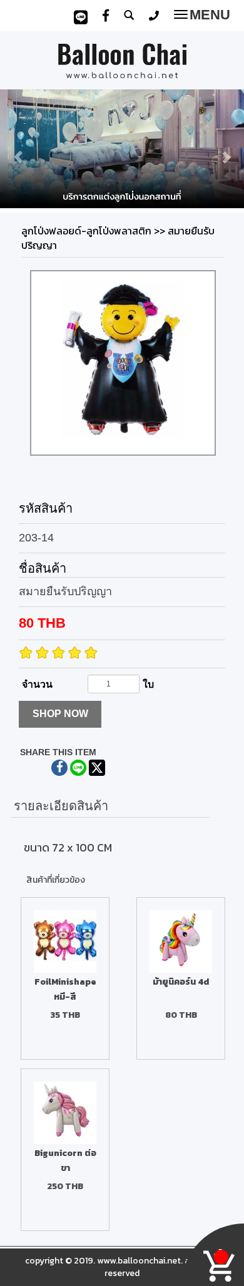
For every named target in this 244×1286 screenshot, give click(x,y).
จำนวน (37, 684)
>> (94, 230)
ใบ (148, 684)
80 (42, 623)
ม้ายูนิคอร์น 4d (181, 981)
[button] (18, 150)
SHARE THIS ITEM (58, 752)
